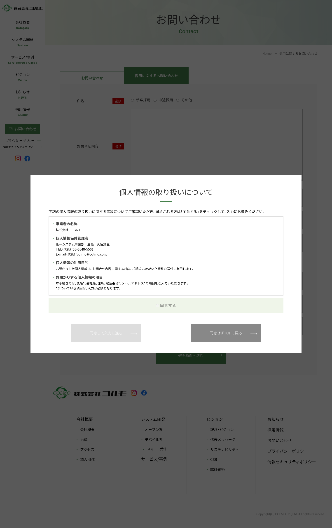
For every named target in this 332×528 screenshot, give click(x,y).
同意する (168, 305)
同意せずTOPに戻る (226, 333)
